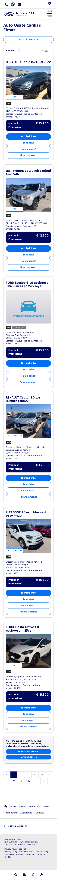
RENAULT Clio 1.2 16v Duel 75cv (28, 62)
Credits (7, 857)
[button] (16, 875)
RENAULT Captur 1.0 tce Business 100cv (23, 399)
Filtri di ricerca (27, 40)
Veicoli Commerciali (29, 806)
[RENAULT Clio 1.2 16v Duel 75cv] (28, 83)
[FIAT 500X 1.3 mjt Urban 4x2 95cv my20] (28, 536)
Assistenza (26, 813)
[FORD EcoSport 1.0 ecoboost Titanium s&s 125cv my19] (28, 307)
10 (29, 781)
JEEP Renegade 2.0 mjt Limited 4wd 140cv (28, 173)
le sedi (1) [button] (17, 826)
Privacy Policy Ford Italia (16, 849)
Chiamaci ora (30, 757)
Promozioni (11, 813)
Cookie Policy (42, 852)
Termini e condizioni (35, 854)
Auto (13, 806)
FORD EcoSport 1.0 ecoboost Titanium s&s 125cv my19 (27, 285)
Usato (46, 806)
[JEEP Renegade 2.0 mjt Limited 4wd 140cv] (28, 195)
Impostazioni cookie (13, 854)
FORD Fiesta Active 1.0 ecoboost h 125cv (22, 629)
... (37, 781)
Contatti (40, 813)
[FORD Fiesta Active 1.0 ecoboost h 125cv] (28, 651)
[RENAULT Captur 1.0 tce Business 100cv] (28, 421)
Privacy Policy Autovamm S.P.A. (19, 852)
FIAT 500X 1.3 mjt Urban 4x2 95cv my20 (26, 514)
